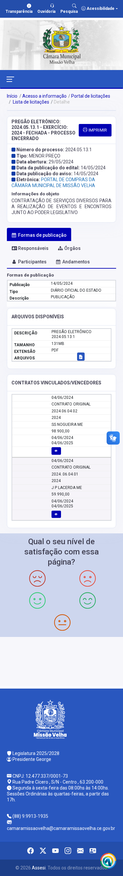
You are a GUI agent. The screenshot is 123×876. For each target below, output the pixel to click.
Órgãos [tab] (72, 248)
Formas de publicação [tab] (42, 235)
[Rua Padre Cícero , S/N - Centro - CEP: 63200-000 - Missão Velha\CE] (61, 661)
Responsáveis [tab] (33, 248)
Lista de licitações (30, 102)
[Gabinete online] (93, 851)
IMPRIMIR (97, 130)
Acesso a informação (44, 96)
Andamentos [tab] (76, 261)
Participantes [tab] (32, 261)
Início (12, 96)
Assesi (39, 867)
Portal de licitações (90, 96)
